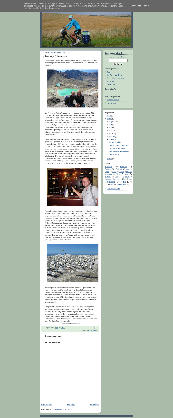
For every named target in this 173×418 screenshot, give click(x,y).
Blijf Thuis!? (111, 81)
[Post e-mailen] (95, 328)
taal (106, 184)
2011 (109, 119)
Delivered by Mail (115, 142)
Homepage (71, 405)
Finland (119, 169)
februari (112, 137)
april (111, 131)
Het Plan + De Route (114, 75)
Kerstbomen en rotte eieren (119, 151)
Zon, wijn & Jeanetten (117, 148)
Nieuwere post (46, 405)
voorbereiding (121, 184)
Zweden (117, 179)
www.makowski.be (113, 189)
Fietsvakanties (112, 103)
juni (110, 125)
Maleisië (109, 174)
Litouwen (129, 172)
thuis (112, 184)
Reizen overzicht (113, 100)
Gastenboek (111, 84)
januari (111, 140)
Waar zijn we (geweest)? (115, 78)
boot (124, 179)
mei (110, 127)
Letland (121, 172)
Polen (116, 176)
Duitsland (123, 167)
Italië (127, 169)
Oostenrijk (108, 176)
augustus (112, 122)
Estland (108, 169)
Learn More (136, 6)
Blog (108, 72)
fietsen (111, 181)
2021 (109, 116)
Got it (147, 6)
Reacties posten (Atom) (61, 409)
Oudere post (94, 405)
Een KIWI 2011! (114, 154)
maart (111, 134)
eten (130, 179)
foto (124, 181)
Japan (107, 172)
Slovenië (108, 179)
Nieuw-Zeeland (92, 330)
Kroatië (114, 172)
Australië (108, 167)
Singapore (126, 176)
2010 (109, 159)
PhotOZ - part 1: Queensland (119, 145)
